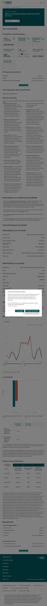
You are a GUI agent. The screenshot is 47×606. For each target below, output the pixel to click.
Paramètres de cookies (30, 313)
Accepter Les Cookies (32, 311)
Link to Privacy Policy (12, 306)
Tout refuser (20, 311)
